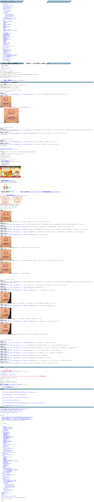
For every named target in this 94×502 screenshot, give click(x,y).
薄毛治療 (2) (3, 492)
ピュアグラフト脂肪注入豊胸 (7, 56)
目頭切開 (4, 22)
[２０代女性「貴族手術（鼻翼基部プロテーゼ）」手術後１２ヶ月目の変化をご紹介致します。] (3, 393)
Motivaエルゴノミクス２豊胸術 (7, 54)
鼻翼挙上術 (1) (5, 440)
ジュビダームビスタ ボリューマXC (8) (10, 486)
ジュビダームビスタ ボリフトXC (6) (9, 485)
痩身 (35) (3, 473)
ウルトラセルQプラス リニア (8, 11)
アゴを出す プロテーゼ (6, 47)
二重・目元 (3, 20)
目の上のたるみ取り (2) (6, 464)
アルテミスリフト (5, 4)
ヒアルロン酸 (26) (5, 483)
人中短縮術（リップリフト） (7, 49)
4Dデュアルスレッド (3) (6, 449)
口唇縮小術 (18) (5, 429)
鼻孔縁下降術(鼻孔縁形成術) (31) (7, 436)
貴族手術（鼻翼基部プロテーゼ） (7, 33)
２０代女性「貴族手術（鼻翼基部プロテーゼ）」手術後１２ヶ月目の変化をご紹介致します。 (14, 394)
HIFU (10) (4, 488)
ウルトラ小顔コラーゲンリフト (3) (7, 451)
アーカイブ (1, 423)
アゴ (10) (3, 476)
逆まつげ (4, 31)
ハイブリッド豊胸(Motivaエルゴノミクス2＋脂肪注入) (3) (10, 469)
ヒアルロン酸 (5, 12)
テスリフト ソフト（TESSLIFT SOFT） (8, 5)
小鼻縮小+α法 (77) (5, 435)
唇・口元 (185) (4, 426)
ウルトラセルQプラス (7, 10)
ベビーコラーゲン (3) (6, 482)
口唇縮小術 (4, 52)
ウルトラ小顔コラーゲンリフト (7, 7)
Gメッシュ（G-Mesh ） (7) (6, 446)
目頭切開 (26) (5, 459)
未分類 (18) (3, 494)
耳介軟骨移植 (5, 39)
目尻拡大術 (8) (5, 457)
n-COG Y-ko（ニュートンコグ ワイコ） (8, 45)
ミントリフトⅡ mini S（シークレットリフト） (9, 6)
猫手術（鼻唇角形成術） (6, 34)
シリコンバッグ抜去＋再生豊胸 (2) (7, 471)
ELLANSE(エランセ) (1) (6, 479)
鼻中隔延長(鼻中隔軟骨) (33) (7, 432)
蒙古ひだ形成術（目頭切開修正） (7, 24)
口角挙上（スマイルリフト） (7, 51)
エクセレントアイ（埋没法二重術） (8, 21)
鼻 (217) (3, 431)
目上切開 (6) (4, 466)
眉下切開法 (4, 27)
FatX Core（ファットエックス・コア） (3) (8, 474)
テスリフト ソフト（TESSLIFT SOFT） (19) (9, 448)
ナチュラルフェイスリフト (6, 8)
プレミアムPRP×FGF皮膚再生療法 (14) (8, 481)
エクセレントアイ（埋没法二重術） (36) (8, 454)
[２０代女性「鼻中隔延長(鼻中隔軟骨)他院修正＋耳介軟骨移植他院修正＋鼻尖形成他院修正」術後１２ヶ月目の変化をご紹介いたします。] (3, 390)
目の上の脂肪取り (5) (6, 465)
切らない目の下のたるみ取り (7, 29)
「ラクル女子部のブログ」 (8, 387)
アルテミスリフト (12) (6, 447)
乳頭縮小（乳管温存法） (6, 57)
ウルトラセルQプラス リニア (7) (7, 475)
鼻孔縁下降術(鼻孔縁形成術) (7, 36)
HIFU (4, 9)
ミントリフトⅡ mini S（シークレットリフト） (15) (10, 452)
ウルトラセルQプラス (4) (8, 489)
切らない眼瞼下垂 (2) (6, 462)
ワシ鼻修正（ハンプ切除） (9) (7, 441)
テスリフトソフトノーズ (6, 43)
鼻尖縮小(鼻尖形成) (5, 38)
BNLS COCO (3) (5, 445)
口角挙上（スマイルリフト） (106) (7, 428)
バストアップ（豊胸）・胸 (5, 53)
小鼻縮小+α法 (5, 40)
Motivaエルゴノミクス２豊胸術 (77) (7, 468)
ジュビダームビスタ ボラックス (9, 16)
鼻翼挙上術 (4, 37)
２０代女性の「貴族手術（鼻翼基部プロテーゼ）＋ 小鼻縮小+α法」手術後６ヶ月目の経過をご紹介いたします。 (16, 397)
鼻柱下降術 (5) (5, 439)
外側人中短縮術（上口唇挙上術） (7, 50)
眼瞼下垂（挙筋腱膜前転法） (7, 26)
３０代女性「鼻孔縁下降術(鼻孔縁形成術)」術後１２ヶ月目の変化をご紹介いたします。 (12, 409)
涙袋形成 (4, 28)
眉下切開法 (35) (5, 461)
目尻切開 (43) (5, 458)
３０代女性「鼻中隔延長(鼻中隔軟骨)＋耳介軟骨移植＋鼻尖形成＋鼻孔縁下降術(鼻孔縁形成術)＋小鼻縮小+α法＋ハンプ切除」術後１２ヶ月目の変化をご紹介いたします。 (24, 402)
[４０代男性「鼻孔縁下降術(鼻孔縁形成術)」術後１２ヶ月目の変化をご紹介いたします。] (3, 404)
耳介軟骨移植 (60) (5, 433)
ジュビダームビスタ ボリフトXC (9, 14)
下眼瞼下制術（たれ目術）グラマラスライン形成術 (10, 30)
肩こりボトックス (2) (7, 491)
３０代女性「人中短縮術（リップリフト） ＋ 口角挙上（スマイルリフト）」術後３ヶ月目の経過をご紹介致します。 (17, 419)
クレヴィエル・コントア (8, 13)
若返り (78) (3, 478)
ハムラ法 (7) (4, 456)
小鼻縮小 (4, 41)
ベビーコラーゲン (5, 17)
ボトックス (4, 19)
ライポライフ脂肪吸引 (6, 59)
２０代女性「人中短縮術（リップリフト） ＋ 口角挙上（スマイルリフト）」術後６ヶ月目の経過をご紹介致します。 (17, 417)
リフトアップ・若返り (5, 3)
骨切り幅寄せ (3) (5, 442)
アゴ (2, 46)
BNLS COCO (5, 44)
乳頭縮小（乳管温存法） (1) (7, 472)
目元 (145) (3, 455)
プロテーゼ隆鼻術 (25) (6, 438)
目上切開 (4, 23)
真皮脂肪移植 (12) (5, 434)
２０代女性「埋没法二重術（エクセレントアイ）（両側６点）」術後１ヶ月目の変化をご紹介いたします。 (16, 418)
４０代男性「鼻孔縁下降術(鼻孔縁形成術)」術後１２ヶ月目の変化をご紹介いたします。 (13, 405)
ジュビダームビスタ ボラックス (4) (9, 484)
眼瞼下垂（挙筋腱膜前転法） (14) (7, 463)
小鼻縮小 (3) (4, 443)
